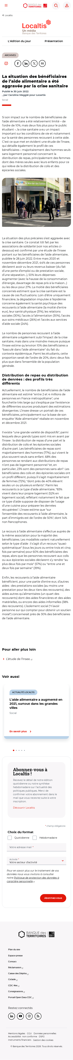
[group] (36, 202)
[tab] (13, 750)
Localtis (9, 15)
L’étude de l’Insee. (18, 659)
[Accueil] (35, 5)
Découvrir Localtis (24, 807)
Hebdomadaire (48, 837)
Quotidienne (21, 837)
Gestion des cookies (43, 1040)
